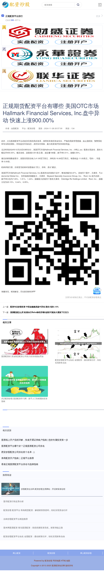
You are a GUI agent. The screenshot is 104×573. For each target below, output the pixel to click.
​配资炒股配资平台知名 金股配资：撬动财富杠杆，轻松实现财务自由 (34, 536)
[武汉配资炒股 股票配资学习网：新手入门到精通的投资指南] (24, 381)
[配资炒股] (16, 4)
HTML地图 (65, 560)
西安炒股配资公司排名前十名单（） (18, 451)
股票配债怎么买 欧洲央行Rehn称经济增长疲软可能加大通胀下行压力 (39, 312)
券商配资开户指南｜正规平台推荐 (17, 458)
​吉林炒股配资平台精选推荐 (15, 518)
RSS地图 (56, 560)
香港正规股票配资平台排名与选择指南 (19, 464)
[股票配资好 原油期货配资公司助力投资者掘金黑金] (24, 341)
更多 (98, 16)
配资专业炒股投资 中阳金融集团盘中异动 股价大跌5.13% (34, 306)
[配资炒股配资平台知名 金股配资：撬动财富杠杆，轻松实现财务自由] (78, 343)
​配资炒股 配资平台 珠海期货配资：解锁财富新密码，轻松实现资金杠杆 (35, 510)
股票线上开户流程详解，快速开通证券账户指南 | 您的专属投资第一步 (34, 439)
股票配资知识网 (58, 565)
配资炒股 (51, 553)
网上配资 (16, 553)
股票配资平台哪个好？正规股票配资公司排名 (23, 445)
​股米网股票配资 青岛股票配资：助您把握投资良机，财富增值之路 (33, 527)
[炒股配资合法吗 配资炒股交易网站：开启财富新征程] (10, 489)
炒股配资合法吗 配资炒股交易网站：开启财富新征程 (43, 489)
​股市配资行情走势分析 (13, 501)
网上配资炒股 (86, 553)
